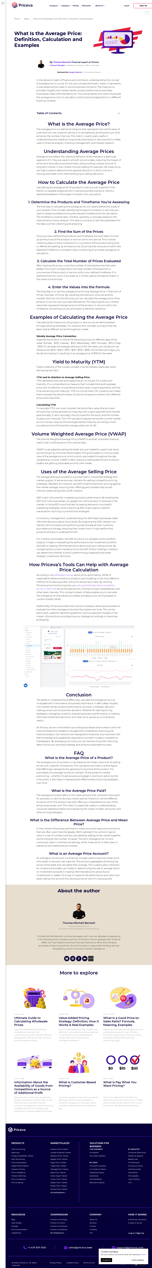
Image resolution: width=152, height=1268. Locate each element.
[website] (90, 958)
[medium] (84, 958)
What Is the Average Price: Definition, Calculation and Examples (63, 19)
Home (17, 19)
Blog (26, 19)
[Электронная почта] (66, 958)
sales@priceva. (77, 1247)
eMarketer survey (63, 575)
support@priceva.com (129, 1247)
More (143, 1255)
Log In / (132, 1233)
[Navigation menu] (2, 3)
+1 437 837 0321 (37, 1247)
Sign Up (140, 1233)
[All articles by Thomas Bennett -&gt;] (72, 958)
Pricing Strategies (57, 65)
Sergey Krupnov (75, 72)
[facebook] (78, 958)
